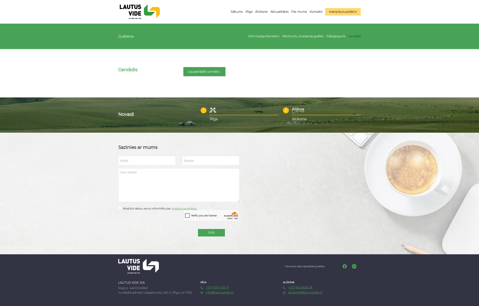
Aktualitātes (279, 11)
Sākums (237, 11)
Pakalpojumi (335, 36)
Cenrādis (354, 36)
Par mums (299, 11)
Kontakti (316, 11)
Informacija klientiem (263, 36)
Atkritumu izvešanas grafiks (303, 36)
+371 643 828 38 (300, 287)
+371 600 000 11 (217, 287)
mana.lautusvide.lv (343, 11)
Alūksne (261, 11)
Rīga (248, 11)
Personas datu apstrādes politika (305, 266)
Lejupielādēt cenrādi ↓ (204, 71)
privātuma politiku (184, 208)
